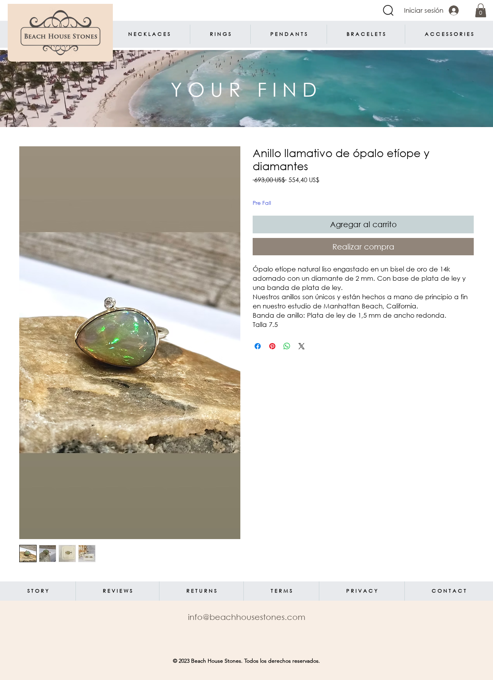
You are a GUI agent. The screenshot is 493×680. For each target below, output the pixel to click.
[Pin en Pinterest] (272, 346)
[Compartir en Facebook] (257, 346)
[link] (480, 10)
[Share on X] (301, 346)
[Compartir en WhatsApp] (287, 346)
